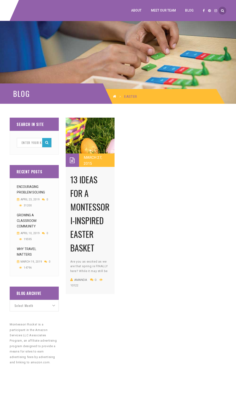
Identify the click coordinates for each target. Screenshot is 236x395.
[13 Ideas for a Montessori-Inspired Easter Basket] (90, 142)
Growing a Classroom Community (26, 220)
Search (46, 142)
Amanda (80, 280)
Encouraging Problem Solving (31, 189)
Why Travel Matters (26, 251)
